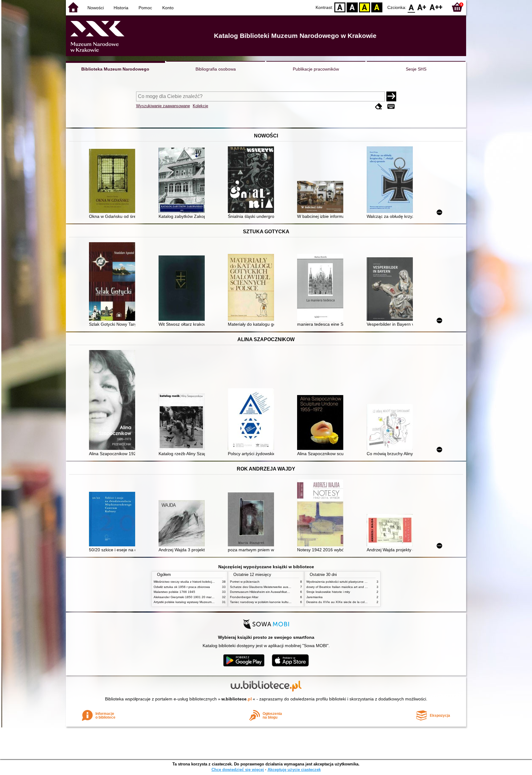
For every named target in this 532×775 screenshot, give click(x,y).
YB (364, 7)
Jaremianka (314, 597)
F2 (436, 7)
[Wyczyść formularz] (379, 106)
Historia (121, 7)
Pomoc (145, 7)
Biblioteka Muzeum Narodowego (115, 69)
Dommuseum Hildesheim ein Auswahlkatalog (261, 591)
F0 (411, 7)
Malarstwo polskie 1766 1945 (174, 591)
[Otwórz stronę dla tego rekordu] (113, 181)
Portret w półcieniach (245, 581)
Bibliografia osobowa (215, 69)
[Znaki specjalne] (391, 106)
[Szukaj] (391, 96)
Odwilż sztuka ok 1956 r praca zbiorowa (182, 587)
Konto (168, 7)
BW (352, 7)
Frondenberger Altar (244, 597)
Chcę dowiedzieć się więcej (238, 769)
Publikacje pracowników (316, 69)
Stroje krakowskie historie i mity (328, 591)
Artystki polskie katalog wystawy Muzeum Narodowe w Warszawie (200, 602)
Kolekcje (200, 106)
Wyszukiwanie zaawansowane (163, 106)
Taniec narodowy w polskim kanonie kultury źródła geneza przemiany (279, 602)
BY (376, 7)
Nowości (95, 7)
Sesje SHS (416, 69)
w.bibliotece (236, 698)
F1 (422, 7)
